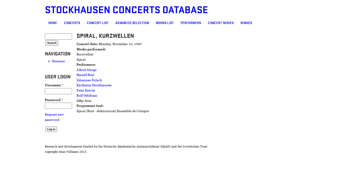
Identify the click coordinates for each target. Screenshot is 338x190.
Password (54, 100)
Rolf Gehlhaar (87, 95)
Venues (246, 23)
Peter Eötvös (86, 90)
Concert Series (220, 23)
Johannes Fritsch (89, 80)
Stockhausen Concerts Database (126, 10)
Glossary (58, 61)
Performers (191, 23)
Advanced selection (132, 23)
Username (54, 85)
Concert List (98, 23)
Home (52, 23)
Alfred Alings (87, 70)
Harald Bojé (85, 75)
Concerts (72, 23)
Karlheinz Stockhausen (94, 85)
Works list (165, 23)
